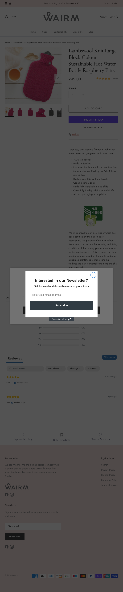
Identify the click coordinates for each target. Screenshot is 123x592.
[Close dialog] (93, 275)
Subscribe (61, 305)
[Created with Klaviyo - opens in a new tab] (61, 319)
